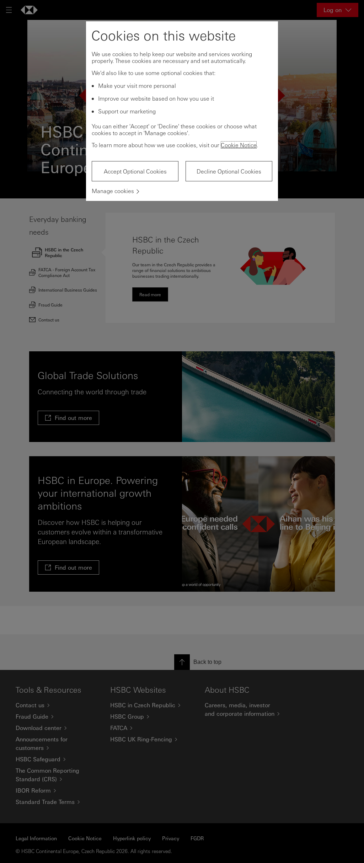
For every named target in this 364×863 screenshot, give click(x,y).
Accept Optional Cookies (135, 171)
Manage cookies (113, 191)
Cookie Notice (239, 145)
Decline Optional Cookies (229, 171)
